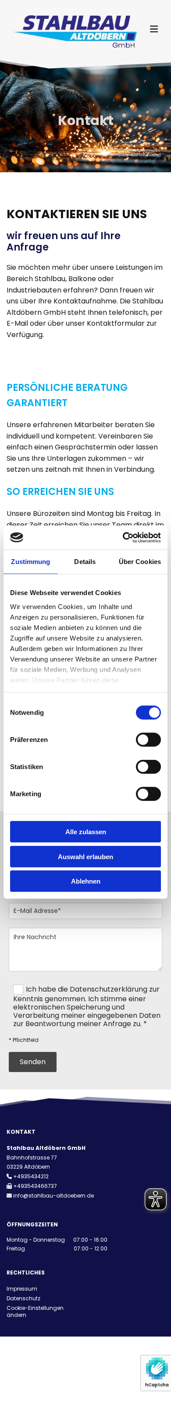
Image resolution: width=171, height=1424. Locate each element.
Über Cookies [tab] (140, 561)
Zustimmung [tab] (30, 561)
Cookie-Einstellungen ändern (35, 1311)
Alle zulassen (85, 832)
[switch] (148, 740)
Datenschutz (23, 1298)
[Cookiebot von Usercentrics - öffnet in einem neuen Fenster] (123, 537)
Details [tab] (85, 561)
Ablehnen (85, 881)
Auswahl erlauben (85, 856)
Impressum (22, 1288)
